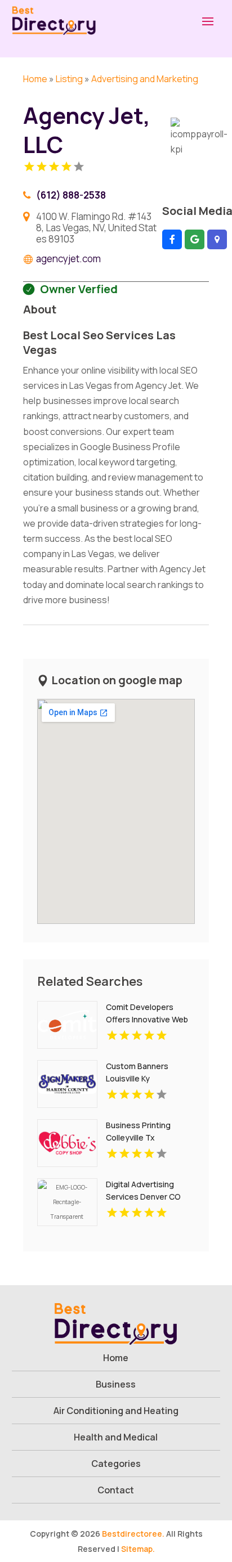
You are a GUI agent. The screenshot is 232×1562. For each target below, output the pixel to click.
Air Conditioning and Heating (116, 1410)
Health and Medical (116, 1437)
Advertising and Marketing (144, 79)
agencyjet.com (68, 258)
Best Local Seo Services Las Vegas (99, 342)
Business (116, 1384)
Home (35, 79)
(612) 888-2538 (71, 194)
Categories (116, 1463)
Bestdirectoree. (133, 1533)
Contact (115, 1490)
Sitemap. (138, 1548)
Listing (69, 79)
